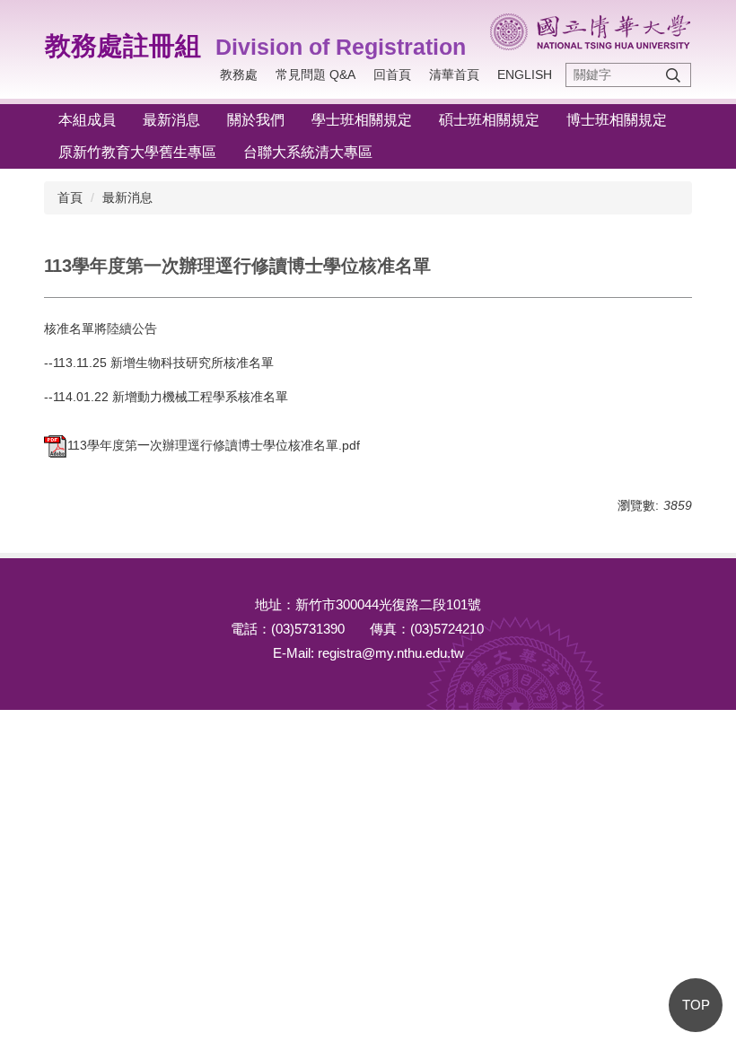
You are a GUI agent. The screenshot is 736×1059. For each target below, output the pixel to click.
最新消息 (171, 119)
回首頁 (392, 74)
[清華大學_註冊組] (590, 32)
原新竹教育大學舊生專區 (137, 152)
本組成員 (87, 119)
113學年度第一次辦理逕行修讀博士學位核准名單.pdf (213, 445)
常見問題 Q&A (315, 74)
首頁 (70, 197)
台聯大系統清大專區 (307, 152)
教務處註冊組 (123, 45)
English (524, 74)
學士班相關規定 (361, 119)
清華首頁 (454, 74)
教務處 (239, 74)
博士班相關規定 (616, 119)
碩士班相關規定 (489, 119)
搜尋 (673, 75)
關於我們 (256, 119)
